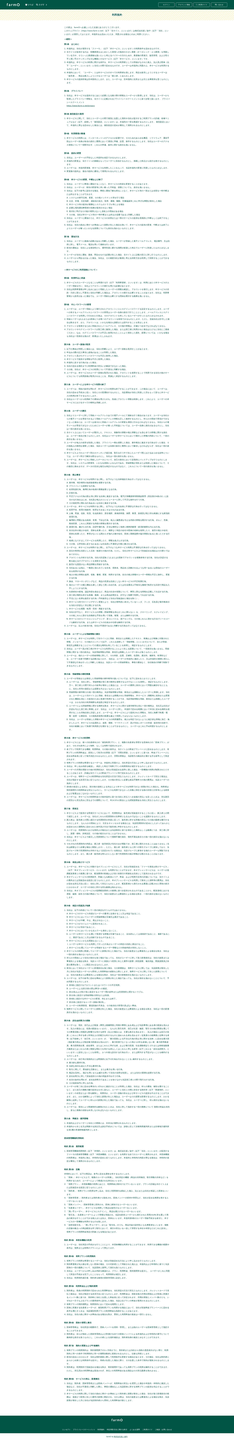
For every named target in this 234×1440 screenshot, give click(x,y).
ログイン (166, 5)
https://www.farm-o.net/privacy (81, 106)
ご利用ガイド (202, 5)
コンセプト (66, 1430)
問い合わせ (219, 5)
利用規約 (101, 1430)
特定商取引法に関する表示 (117, 1430)
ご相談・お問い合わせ (163, 1430)
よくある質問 (135, 1430)
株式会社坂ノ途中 (121, 1437)
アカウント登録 (184, 5)
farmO (117, 1420)
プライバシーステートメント (84, 1430)
